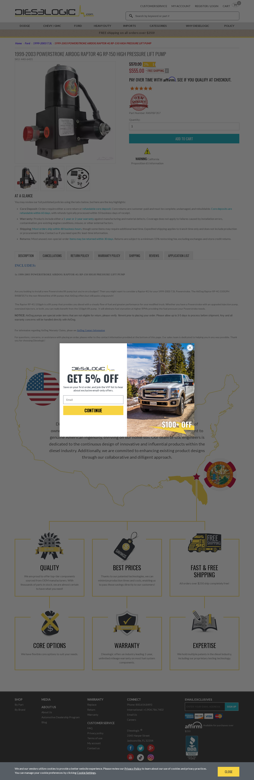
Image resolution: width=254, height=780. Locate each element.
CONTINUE (93, 410)
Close (228, 771)
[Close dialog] (190, 348)
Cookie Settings (86, 772)
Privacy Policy (132, 768)
